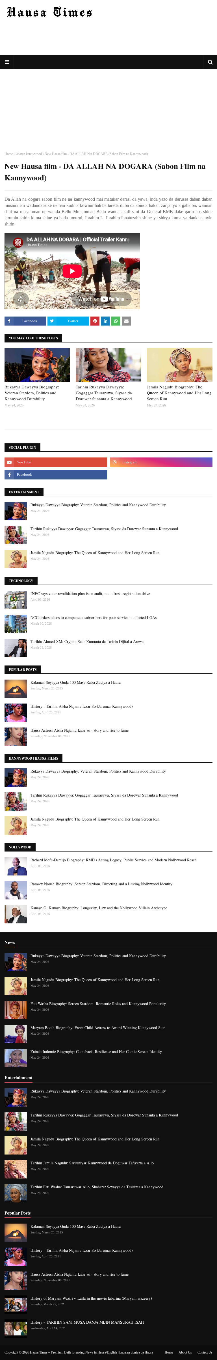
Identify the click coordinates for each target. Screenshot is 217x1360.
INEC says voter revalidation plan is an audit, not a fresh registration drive (90, 593)
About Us (185, 1352)
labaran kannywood (29, 154)
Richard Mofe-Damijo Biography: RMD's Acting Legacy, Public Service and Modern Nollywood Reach (114, 860)
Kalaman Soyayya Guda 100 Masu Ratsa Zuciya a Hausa (76, 682)
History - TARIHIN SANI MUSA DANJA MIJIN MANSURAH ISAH (87, 1322)
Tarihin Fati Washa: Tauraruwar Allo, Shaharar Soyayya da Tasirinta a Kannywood (97, 1186)
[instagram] (161, 462)
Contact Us (205, 1352)
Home (9, 154)
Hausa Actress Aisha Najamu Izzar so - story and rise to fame (80, 730)
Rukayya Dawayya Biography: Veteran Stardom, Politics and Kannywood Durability (32, 392)
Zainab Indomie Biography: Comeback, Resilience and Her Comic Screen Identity (96, 1051)
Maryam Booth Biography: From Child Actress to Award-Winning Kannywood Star (98, 1027)
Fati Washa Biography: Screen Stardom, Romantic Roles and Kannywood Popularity (98, 1003)
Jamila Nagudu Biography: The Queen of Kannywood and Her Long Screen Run (179, 392)
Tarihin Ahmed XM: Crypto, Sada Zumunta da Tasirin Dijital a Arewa (87, 641)
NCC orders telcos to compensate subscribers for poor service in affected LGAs (94, 617)
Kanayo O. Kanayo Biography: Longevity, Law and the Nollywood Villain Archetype (99, 907)
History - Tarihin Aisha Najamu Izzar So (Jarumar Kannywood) (82, 706)
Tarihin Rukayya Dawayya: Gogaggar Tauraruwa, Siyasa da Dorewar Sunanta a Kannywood (104, 392)
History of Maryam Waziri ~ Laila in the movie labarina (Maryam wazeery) (91, 1298)
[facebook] (56, 474)
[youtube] (56, 462)
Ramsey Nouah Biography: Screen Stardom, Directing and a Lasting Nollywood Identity (101, 883)
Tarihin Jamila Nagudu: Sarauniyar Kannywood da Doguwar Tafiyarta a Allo (92, 1163)
